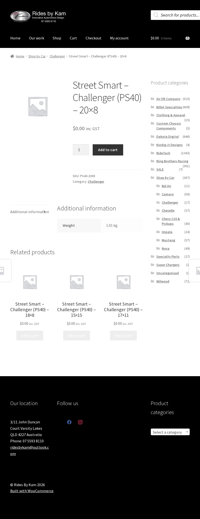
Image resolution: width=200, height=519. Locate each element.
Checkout (93, 38)
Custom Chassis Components (168, 125)
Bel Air (166, 186)
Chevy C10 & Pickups (171, 221)
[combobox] (170, 431)
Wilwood (162, 281)
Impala (167, 232)
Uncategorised (167, 273)
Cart (73, 38)
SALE (160, 169)
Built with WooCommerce (31, 490)
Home (15, 38)
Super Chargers (168, 265)
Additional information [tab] (29, 211)
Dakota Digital (167, 136)
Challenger (57, 56)
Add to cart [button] (29, 335)
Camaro (168, 194)
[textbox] (170, 432)
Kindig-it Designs (169, 145)
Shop (57, 38)
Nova (166, 248)
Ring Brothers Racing (172, 161)
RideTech (163, 153)
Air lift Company (168, 99)
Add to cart (108, 149)
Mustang (168, 240)
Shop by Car (37, 56)
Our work (36, 38)
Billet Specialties (169, 107)
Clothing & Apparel (170, 115)
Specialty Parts (168, 256)
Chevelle (168, 210)
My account (119, 38)
